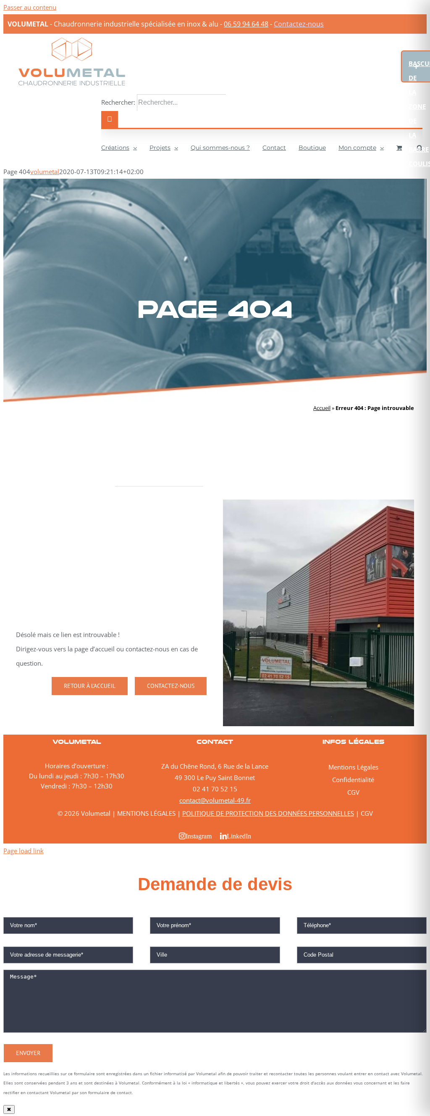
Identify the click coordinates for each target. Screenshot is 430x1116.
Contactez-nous (299, 24)
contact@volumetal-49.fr (215, 800)
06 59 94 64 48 (246, 24)
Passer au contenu (29, 7)
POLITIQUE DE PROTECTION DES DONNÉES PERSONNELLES (268, 813)
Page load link (23, 850)
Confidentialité (353, 779)
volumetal (44, 171)
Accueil (321, 408)
